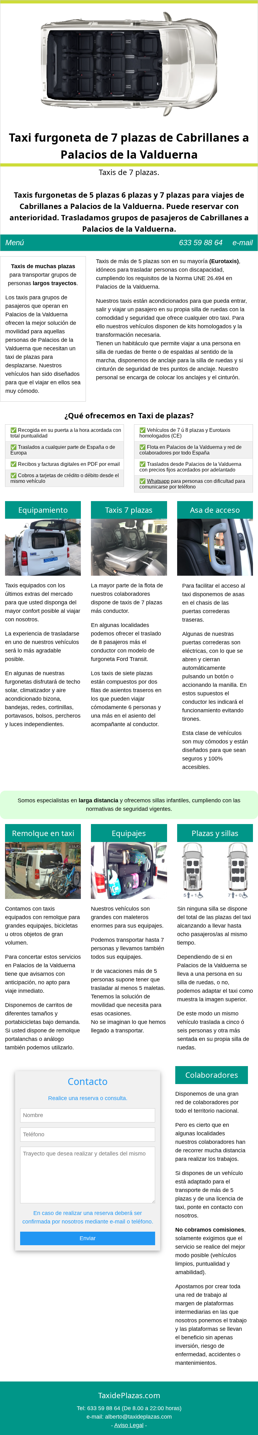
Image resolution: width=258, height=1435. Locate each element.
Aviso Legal (128, 1425)
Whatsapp (158, 481)
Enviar (88, 1238)
